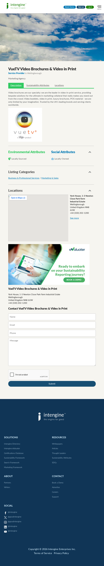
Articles (55, 449)
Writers (7, 487)
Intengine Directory (12, 444)
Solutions (11, 437)
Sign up (81, 7)
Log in (90, 7)
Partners (7, 483)
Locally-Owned (61, 159)
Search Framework (11, 463)
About (8, 476)
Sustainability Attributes (37, 85)
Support (55, 497)
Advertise (56, 487)
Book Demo (69, 7)
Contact (58, 476)
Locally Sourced (19, 159)
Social (8, 506)
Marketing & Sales (49, 178)
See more (74, 218)
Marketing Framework (13, 467)
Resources (59, 437)
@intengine (12, 512)
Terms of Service (43, 553)
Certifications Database (13, 453)
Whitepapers (57, 444)
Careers (55, 492)
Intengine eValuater (12, 449)
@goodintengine (14, 517)
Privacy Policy (61, 553)
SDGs (54, 463)
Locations (59, 85)
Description (16, 85)
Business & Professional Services (23, 178)
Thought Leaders (59, 453)
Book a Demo (57, 483)
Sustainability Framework (14, 458)
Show (90, 152)
